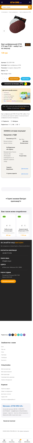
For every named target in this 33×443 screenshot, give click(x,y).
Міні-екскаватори (5, 369)
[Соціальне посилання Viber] (19, 125)
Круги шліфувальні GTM (25, 12)
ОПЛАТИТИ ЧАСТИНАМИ (11, 84)
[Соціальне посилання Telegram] (17, 125)
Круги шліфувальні (13, 12)
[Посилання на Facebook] (9, 125)
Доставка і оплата (6, 394)
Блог (2, 346)
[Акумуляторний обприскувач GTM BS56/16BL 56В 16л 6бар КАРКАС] (23, 221)
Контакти (3, 360)
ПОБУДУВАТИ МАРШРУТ (8, 281)
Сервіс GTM (4, 396)
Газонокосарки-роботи (8, 233)
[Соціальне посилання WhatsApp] (15, 125)
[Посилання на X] (11, 125)
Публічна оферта (5, 388)
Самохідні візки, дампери (7, 377)
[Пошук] (29, 7)
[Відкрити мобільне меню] (2, 2)
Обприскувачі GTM (23, 233)
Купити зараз (25, 78)
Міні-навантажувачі (6, 371)
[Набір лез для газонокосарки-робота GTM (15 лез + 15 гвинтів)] (8, 221)
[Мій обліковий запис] (29, 2)
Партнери (3, 354)
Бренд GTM (17, 68)
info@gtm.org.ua (6, 261)
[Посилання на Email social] (13, 125)
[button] (7, 225)
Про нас (3, 349)
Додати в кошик (14, 78)
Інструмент (10, 68)
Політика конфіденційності (8, 399)
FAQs (2, 352)
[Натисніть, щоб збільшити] (4, 31)
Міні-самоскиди (5, 374)
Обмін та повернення (6, 391)
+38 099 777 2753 (7, 253)
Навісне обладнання (6, 379)
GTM (6, 70)
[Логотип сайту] (16, 2)
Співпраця (4, 357)
